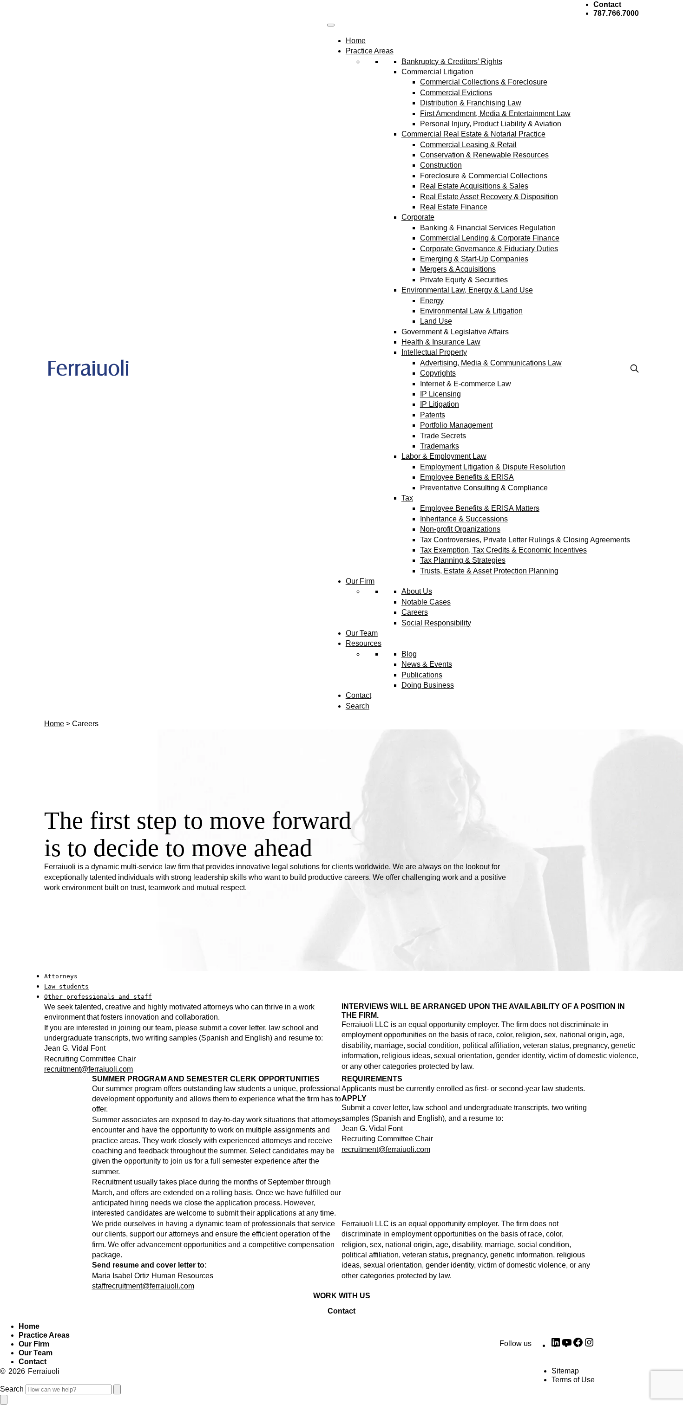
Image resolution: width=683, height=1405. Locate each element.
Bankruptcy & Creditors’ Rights (451, 61)
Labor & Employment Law (443, 456)
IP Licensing (440, 394)
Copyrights (438, 373)
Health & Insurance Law (440, 342)
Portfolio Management (456, 425)
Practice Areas (370, 51)
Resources (363, 643)
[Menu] (331, 25)
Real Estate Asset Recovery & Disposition (489, 197)
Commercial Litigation (437, 72)
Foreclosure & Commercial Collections (483, 176)
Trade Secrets (443, 436)
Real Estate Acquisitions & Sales (474, 186)
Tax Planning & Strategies (463, 560)
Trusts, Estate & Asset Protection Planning (489, 571)
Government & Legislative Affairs (455, 332)
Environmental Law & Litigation (471, 311)
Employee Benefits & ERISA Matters (479, 508)
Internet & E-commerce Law (465, 384)
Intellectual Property (434, 352)
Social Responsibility (436, 623)
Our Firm (360, 581)
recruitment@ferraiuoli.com (88, 1069)
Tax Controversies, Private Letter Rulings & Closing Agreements (525, 540)
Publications (421, 675)
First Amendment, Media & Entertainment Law (495, 113)
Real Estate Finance (453, 207)
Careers (414, 612)
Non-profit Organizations (460, 529)
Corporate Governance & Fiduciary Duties (489, 249)
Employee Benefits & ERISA (467, 477)
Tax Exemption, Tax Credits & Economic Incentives (503, 550)
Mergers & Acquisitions (458, 269)
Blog (409, 654)
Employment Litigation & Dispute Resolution (492, 467)
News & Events (426, 664)
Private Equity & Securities (464, 280)
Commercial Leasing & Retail (468, 145)
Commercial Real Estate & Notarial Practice (473, 134)
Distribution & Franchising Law (470, 103)
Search (357, 706)
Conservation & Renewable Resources (484, 155)
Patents (432, 415)
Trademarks (439, 446)
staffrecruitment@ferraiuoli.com (143, 1286)
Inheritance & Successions (464, 519)
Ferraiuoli (43, 1371)
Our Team (362, 633)
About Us (416, 591)
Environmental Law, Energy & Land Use (467, 290)
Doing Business (427, 685)
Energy (432, 301)
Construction (441, 165)
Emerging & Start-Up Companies (474, 259)
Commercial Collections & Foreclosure (483, 82)
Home (356, 41)
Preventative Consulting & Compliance (484, 488)
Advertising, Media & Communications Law (491, 363)
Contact (358, 695)
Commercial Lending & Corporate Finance (489, 238)
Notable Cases (426, 602)
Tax (407, 498)
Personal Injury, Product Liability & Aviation (490, 124)
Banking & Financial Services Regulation (488, 228)
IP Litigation (439, 404)
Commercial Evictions (456, 93)
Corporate (417, 217)
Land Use (436, 321)
